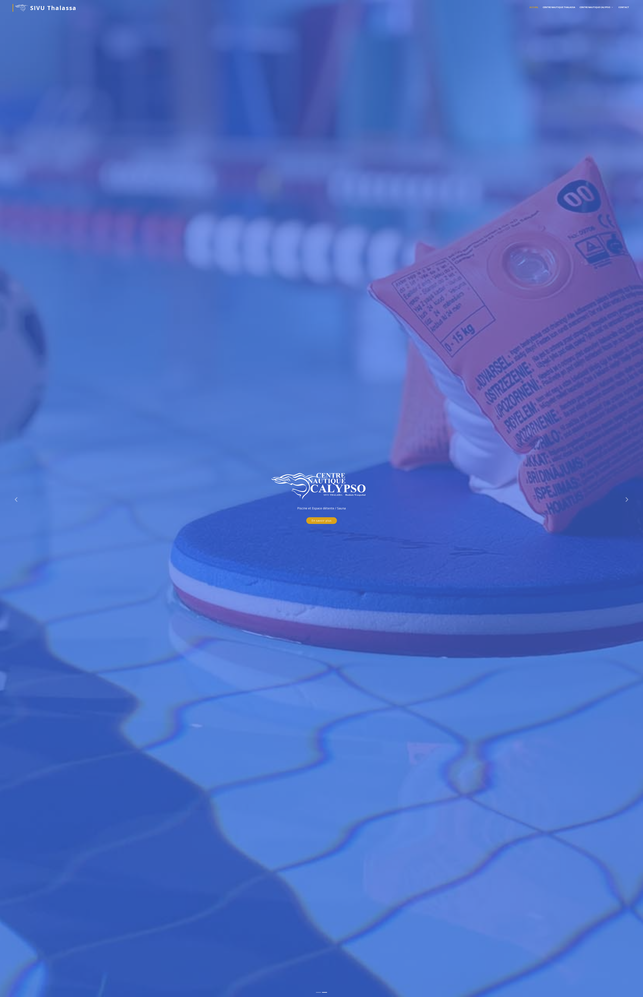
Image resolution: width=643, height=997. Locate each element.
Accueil (533, 7)
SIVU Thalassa (52, 8)
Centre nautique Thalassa (559, 7)
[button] (16, 498)
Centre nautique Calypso (595, 7)
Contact (623, 7)
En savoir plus (322, 520)
